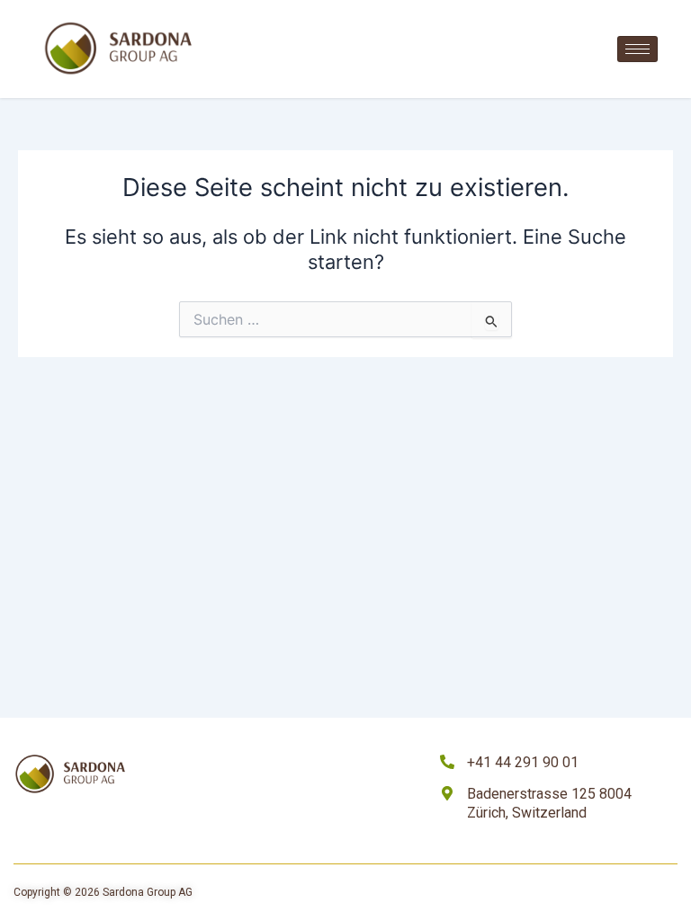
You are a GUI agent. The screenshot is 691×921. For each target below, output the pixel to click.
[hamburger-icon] (637, 49)
